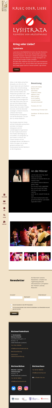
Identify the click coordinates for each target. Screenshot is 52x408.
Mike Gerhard (35, 96)
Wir (4, 210)
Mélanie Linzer (35, 94)
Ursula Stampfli (35, 100)
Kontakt (4, 224)
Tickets (4, 203)
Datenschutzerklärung (17, 356)
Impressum (14, 354)
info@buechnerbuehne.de (18, 381)
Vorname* (12, 295)
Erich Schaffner (35, 98)
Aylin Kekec (34, 90)
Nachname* (27, 297)
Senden (14, 313)
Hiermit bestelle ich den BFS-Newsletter (23, 305)
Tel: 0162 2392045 (16, 345)
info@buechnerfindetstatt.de (19, 348)
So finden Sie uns (39, 377)
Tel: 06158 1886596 (37, 370)
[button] (13, 233)
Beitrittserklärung (16, 351)
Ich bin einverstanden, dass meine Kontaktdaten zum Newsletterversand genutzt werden (31, 308)
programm (4, 197)
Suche (4, 217)
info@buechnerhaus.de (39, 373)
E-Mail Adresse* (42, 295)
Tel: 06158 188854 (16, 378)
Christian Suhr (43, 110)
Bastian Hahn (35, 89)
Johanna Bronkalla (36, 87)
